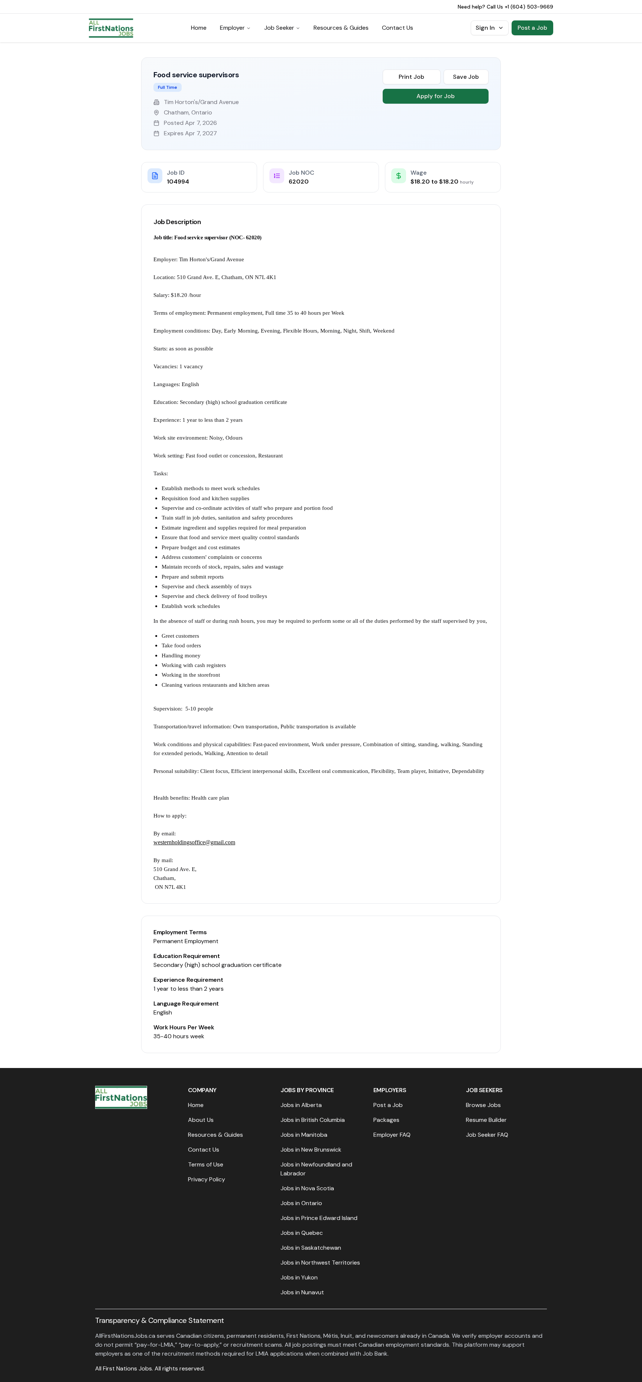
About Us (201, 1120)
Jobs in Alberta (301, 1105)
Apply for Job (435, 96)
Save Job (466, 77)
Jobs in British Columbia (313, 1120)
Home (199, 28)
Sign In (485, 28)
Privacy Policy (206, 1179)
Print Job (411, 77)
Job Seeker (279, 28)
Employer (232, 28)
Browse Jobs (483, 1105)
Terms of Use (205, 1164)
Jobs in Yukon (299, 1277)
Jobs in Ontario (301, 1203)
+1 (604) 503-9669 (529, 6)
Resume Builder (486, 1120)
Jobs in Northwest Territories (320, 1262)
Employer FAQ (392, 1135)
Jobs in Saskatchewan (311, 1248)
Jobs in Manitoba (304, 1135)
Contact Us (397, 28)
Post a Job (532, 28)
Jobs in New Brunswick (311, 1149)
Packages (386, 1120)
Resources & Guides (341, 28)
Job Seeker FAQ (487, 1135)
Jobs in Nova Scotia (307, 1188)
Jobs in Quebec (302, 1233)
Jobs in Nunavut (302, 1292)
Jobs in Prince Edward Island (319, 1218)
